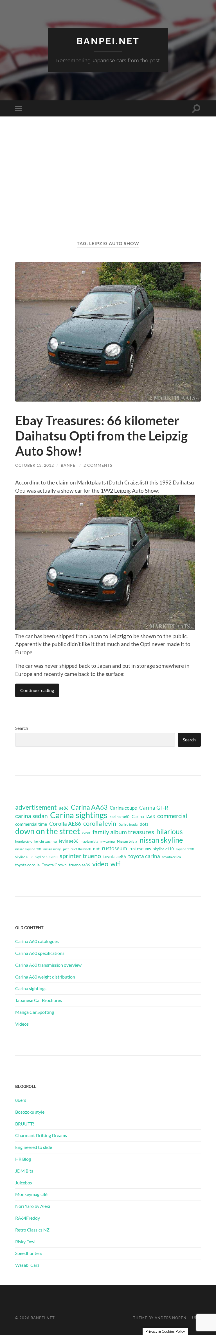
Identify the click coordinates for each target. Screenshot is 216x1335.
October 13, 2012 (34, 465)
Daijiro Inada (128, 824)
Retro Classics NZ (32, 1229)
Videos (22, 1023)
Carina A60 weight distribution (45, 976)
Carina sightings (78, 815)
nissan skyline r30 (28, 849)
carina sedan (31, 815)
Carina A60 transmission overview (48, 965)
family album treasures (123, 832)
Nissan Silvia (127, 841)
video (100, 863)
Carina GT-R (153, 808)
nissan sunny (52, 849)
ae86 (64, 808)
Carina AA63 (89, 807)
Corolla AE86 (65, 823)
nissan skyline (161, 839)
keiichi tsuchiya (45, 841)
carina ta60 (119, 816)
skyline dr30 (185, 849)
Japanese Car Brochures (38, 1000)
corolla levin (99, 823)
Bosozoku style (29, 1111)
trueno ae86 (79, 864)
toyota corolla (27, 864)
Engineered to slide (33, 1147)
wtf (115, 863)
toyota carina (144, 856)
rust (96, 849)
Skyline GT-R (24, 857)
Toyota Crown (54, 864)
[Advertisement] (108, 184)
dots (144, 824)
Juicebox (23, 1182)
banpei (69, 465)
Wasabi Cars (27, 1265)
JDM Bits (24, 1170)
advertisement (36, 807)
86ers (20, 1100)
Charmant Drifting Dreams (41, 1135)
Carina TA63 (143, 816)
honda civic (23, 841)
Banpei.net (108, 41)
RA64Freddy (27, 1218)
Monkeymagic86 (31, 1194)
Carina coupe (123, 808)
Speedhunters (28, 1253)
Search (21, 728)
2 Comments (98, 465)
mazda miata (89, 841)
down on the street (47, 831)
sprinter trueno (80, 855)
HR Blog (23, 1159)
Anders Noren (170, 1318)
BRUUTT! (24, 1123)
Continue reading (37, 690)
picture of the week (77, 849)
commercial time (31, 824)
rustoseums (140, 848)
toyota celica (171, 857)
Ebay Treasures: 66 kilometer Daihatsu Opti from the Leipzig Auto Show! (101, 436)
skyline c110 (163, 849)
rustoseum (114, 848)
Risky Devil (26, 1241)
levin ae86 (68, 840)
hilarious (169, 831)
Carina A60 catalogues (37, 941)
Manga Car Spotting (34, 1012)
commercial (172, 815)
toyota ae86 (114, 856)
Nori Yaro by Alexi (32, 1206)
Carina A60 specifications (39, 953)
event (86, 833)
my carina (107, 841)
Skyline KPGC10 (46, 857)
